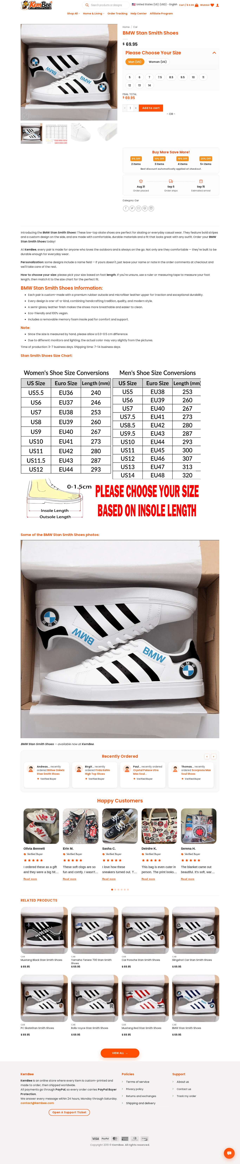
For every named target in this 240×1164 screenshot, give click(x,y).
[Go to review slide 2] (115, 889)
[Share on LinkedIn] (151, 208)
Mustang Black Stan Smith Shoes (41, 960)
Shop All (72, 13)
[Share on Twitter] (132, 208)
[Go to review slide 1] (112, 889)
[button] (154, 4)
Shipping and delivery (140, 1103)
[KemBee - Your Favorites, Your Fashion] (38, 5)
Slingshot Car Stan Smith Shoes (192, 960)
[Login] (217, 5)
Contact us (184, 1089)
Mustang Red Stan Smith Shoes (141, 1028)
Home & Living (92, 13)
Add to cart (151, 108)
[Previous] (27, 72)
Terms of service (137, 1082)
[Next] (111, 72)
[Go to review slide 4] (121, 889)
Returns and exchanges (141, 1096)
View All (118, 1053)
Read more (30, 879)
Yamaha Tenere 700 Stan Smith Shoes (91, 961)
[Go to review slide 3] (118, 889)
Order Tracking (117, 13)
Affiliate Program (161, 13)
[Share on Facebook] (126, 208)
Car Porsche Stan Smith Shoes (141, 960)
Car (135, 27)
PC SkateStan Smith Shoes (37, 1028)
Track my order (186, 1096)
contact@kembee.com (37, 1103)
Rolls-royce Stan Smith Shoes (89, 1028)
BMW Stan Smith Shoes (186, 1028)
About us (183, 1082)
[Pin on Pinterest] (145, 208)
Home (126, 27)
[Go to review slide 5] (125, 889)
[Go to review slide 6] (128, 889)
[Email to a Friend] (138, 208)
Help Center (139, 13)
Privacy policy (134, 1089)
